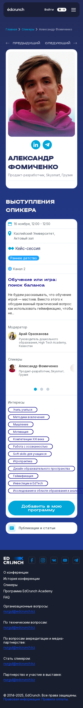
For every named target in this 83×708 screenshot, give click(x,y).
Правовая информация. (22, 699)
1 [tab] (35, 389)
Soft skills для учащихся (30, 454)
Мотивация (20, 431)
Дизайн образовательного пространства (41, 468)
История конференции (21, 579)
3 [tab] (47, 389)
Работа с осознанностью (30, 446)
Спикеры (28, 29)
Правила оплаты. (55, 699)
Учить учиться (22, 409)
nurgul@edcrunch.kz (19, 611)
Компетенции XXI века (28, 439)
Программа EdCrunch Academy (28, 591)
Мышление (20, 424)
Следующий (57, 43)
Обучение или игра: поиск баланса (32, 282)
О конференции (15, 572)
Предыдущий (26, 43)
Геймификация (23, 476)
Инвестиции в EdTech (28, 483)
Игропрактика (22, 461)
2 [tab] (41, 389)
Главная (11, 29)
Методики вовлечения (28, 417)
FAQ (6, 597)
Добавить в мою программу (41, 508)
